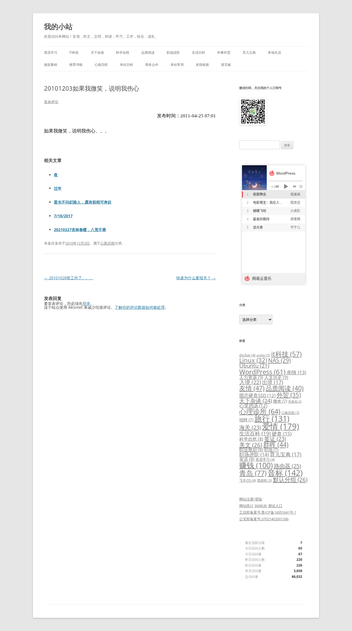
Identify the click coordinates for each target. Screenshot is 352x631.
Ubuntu (254, 365)
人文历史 (276, 377)
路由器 (287, 466)
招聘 (246, 420)
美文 (250, 445)
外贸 (289, 395)
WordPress (262, 371)
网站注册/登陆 (250, 499)
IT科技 (74, 52)
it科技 (286, 353)
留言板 (226, 64)
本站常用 (177, 64)
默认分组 (290, 479)
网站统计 (246, 505)
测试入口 (275, 505)
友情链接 (202, 64)
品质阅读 (148, 52)
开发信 (294, 401)
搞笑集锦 (50, 64)
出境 (272, 382)
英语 (246, 459)
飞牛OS (247, 480)
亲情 (296, 372)
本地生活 (274, 52)
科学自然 (122, 52)
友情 (252, 388)
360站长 (260, 505)
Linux (253, 360)
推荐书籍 (75, 64)
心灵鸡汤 (253, 405)
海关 (250, 427)
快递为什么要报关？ (196, 277)
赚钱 (256, 465)
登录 (86, 303)
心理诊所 (259, 411)
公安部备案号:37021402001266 (263, 518)
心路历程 (101, 64)
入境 (250, 382)
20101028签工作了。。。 (69, 277)
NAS (279, 360)
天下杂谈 (97, 52)
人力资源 (251, 377)
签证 (275, 438)
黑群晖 (264, 480)
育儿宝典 (249, 52)
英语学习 (50, 52)
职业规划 (251, 450)
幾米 (280, 401)
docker (247, 355)
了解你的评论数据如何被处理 (140, 307)
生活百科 (198, 52)
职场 (271, 450)
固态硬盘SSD (257, 395)
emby (263, 355)
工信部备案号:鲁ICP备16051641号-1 (267, 512)
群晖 (275, 444)
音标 (285, 472)
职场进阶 (173, 52)
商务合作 (151, 64)
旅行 (271, 418)
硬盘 (282, 433)
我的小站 (58, 26)
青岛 (252, 473)
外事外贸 (223, 52)
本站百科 (126, 64)
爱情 (280, 426)
